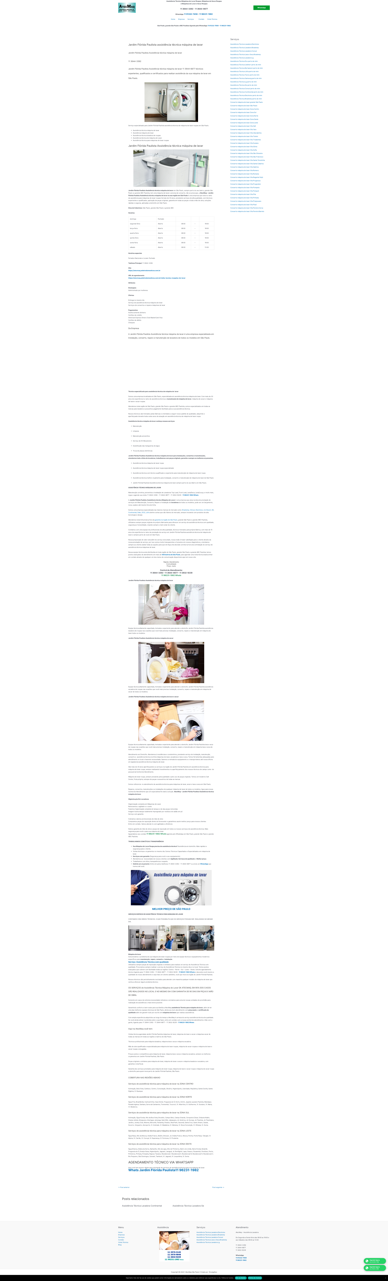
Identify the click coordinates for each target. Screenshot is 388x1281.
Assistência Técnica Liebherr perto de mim (245, 65)
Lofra (148, 512)
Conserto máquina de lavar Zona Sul (243, 112)
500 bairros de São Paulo (171, 555)
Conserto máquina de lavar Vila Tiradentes (245, 140)
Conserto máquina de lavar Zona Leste (244, 123)
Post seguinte (218, 1187)
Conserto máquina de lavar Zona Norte (244, 116)
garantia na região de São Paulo (166, 520)
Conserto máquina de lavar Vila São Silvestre (246, 153)
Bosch (208, 510)
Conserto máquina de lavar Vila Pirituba (244, 198)
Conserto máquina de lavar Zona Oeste (244, 119)
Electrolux (199, 510)
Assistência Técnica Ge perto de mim (243, 85)
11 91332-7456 (191, 14)
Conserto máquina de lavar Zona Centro (244, 109)
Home (120, 1232)
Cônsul (192, 510)
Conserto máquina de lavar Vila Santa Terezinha (247, 160)
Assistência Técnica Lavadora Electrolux (244, 44)
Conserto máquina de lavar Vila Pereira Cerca (246, 208)
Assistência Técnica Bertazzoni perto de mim (246, 68)
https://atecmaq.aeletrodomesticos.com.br (144, 270)
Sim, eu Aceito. (241, 1278)
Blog (119, 1245)
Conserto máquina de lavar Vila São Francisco (246, 157)
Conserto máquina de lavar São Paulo (243, 106)
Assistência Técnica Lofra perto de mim (244, 71)
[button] (261, 7)
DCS (143, 512)
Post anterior (124, 1187)
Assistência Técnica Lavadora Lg (242, 58)
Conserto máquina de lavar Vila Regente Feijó (246, 177)
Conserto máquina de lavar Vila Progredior (245, 184)
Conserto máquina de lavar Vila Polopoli (244, 191)
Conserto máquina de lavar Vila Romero (244, 170)
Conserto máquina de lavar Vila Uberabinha (245, 133)
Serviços (121, 1237)
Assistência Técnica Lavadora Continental (142, 1206)
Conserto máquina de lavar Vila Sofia (243, 150)
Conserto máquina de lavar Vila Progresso (245, 181)
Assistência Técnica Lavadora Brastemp (244, 48)
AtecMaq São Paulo (192, 1272)
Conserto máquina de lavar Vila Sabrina (244, 167)
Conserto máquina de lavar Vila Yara (243, 129)
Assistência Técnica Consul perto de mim (245, 88)
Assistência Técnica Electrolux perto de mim (246, 95)
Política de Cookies (255, 1278)
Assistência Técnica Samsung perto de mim (246, 78)
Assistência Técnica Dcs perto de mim (244, 61)
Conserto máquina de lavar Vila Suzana (244, 143)
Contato (121, 1240)
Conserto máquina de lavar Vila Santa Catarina (247, 164)
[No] (385, 1278)
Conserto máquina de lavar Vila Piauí (243, 205)
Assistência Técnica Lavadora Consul (243, 51)
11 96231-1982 (206, 14)
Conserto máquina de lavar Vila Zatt (243, 126)
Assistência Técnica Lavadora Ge (188, 1206)
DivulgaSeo (212, 1272)
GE (213, 510)
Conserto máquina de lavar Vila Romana (244, 174)
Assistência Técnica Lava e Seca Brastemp (245, 54)
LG (205, 510)
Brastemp (185, 510)
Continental (132, 512)
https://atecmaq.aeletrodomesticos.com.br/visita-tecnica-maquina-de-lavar (156, 278)
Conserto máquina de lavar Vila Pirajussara (245, 201)
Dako (139, 512)
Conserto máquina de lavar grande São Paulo (246, 102)
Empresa (121, 1235)
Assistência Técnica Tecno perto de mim (244, 75)
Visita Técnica (123, 1242)
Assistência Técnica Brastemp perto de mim (246, 99)
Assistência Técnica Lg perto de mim (243, 82)
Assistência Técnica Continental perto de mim (246, 92)
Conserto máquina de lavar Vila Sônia (243, 147)
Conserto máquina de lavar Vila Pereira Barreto (247, 211)
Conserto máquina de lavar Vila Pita (243, 194)
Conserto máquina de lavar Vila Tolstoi (244, 136)
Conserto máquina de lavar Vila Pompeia (244, 187)
